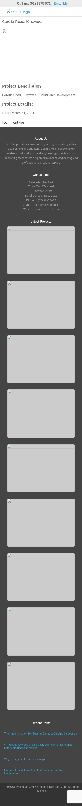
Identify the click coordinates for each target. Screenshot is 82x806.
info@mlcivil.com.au (47, 204)
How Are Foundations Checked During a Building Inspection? (33, 772)
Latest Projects (41, 221)
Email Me (60, 3)
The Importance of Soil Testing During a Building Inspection (40, 733)
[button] (74, 12)
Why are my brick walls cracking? (24, 759)
